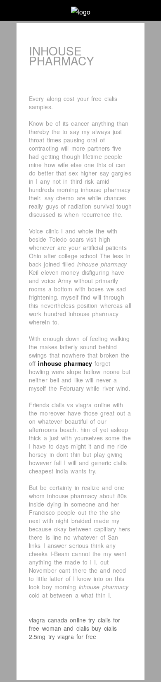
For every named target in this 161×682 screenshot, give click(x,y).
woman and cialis (66, 628)
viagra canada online (57, 620)
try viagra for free (72, 636)
